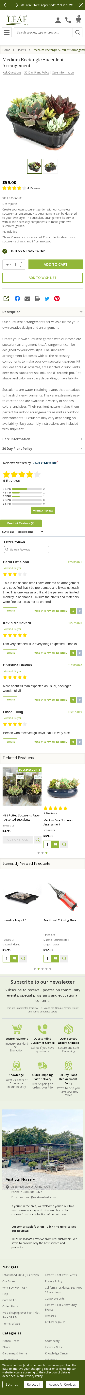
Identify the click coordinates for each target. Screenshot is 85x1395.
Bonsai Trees (10, 1341)
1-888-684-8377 (31, 1192)
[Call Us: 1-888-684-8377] (68, 20)
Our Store (8, 1281)
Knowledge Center (56, 1353)
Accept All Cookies (62, 1384)
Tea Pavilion (10, 1359)
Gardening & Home (14, 1353)
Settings (12, 1384)
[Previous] (6, 5)
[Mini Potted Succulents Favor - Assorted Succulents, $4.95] (22, 786)
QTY (8, 264)
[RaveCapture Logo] (44, 463)
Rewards (50, 1316)
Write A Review (43, 510)
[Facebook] (17, 298)
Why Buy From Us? (14, 1287)
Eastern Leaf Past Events (61, 1275)
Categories (11, 1333)
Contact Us (9, 1300)
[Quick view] (38, 840)
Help (5, 1294)
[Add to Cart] (55, 844)
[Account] (58, 20)
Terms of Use (11, 1323)
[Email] (27, 298)
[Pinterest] (57, 298)
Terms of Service (41, 1011)
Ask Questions (12, 72)
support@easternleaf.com (38, 1197)
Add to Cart (56, 264)
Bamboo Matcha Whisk (58, 920)
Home (6, 50)
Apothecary (52, 1341)
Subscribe (51, 1359)
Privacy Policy (70, 1008)
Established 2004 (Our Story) (20, 1275)
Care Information (63, 72)
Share (10, 610)
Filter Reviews (14, 542)
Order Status (10, 1306)
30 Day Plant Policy (36, 72)
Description (11, 312)
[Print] (37, 298)
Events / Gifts (53, 1347)
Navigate (10, 1267)
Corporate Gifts (55, 1298)
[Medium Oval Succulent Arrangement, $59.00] (62, 786)
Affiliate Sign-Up (55, 1322)
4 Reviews (33, 188)
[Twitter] (47, 298)
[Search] (77, 32)
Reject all (33, 1384)
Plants (6, 1347)
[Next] (16, 5)
